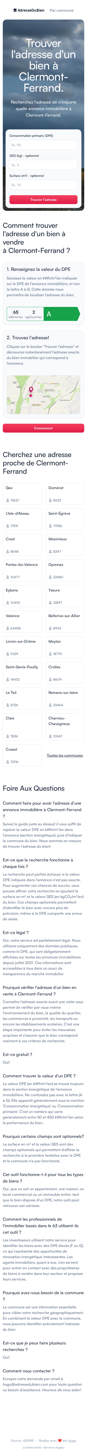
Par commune (62, 10)
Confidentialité (32, 1447)
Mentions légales (53, 1447)
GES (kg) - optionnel (24, 156)
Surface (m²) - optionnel (27, 176)
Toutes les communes (65, 755)
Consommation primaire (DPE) (31, 136)
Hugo (72, 1440)
